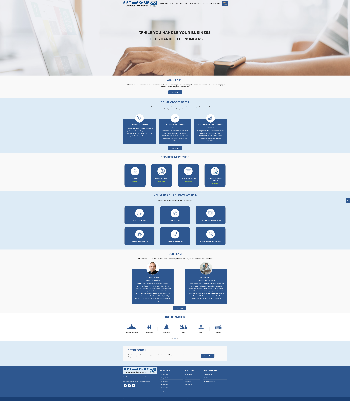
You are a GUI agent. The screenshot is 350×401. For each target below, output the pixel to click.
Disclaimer (207, 378)
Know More (175, 92)
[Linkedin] (129, 385)
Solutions (175, 3)
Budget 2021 (164, 384)
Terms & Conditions (209, 381)
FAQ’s (210, 3)
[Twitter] (133, 385)
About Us (168, 3)
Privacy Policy (208, 374)
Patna (184, 332)
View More (135, 181)
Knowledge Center (195, 3)
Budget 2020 (164, 388)
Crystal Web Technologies (191, 399)
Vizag (132, 332)
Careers (205, 3)
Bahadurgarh (218, 332)
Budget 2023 (164, 378)
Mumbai (166, 332)
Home (162, 3)
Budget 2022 (164, 381)
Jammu (149, 332)
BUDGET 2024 (225, 3)
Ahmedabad (201, 332)
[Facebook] (125, 385)
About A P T (189, 374)
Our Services (184, 3)
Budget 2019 (164, 391)
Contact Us (217, 3)
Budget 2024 (164, 374)
